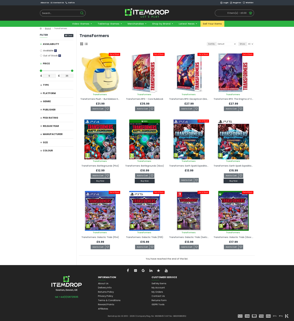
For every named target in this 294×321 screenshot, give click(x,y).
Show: (242, 44)
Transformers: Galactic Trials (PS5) (144, 237)
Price (46, 63)
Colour (48, 150)
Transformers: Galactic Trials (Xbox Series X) (233, 237)
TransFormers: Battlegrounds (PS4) (100, 165)
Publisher (49, 109)
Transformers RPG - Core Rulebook (144, 99)
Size (45, 142)
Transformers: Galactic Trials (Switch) (189, 237)
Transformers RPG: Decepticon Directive (189, 99)
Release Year (51, 126)
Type (46, 85)
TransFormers (100, 94)
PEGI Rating (50, 117)
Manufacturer (53, 134)
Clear (69, 35)
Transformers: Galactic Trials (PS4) (100, 237)
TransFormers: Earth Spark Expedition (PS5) (233, 165)
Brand (48, 28)
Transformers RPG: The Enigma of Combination (233, 99)
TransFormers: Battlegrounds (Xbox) (144, 165)
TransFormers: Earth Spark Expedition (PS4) (189, 165)
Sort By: (211, 44)
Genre (47, 101)
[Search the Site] (81, 13)
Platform (49, 93)
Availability (51, 44)
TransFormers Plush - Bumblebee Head (100, 99)
